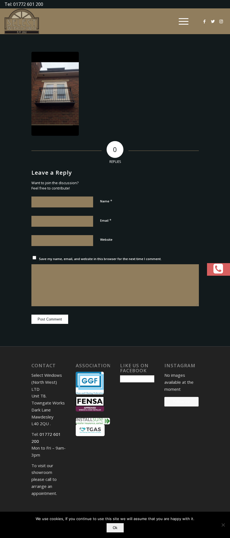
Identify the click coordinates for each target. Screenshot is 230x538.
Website (106, 239)
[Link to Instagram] (221, 21)
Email (105, 220)
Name (106, 200)
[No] (223, 525)
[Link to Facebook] (204, 21)
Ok (115, 528)
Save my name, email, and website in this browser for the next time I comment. (100, 259)
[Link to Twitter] (213, 21)
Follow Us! (181, 401)
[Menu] (180, 21)
